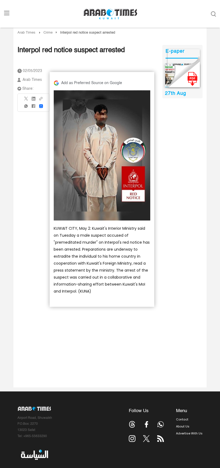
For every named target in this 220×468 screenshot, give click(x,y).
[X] (26, 100)
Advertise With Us (189, 433)
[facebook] (33, 107)
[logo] (110, 14)
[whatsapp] (26, 107)
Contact (182, 419)
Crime (48, 32)
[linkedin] (33, 100)
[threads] (132, 424)
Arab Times (26, 32)
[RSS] (160, 438)
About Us (182, 426)
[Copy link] (41, 100)
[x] (146, 438)
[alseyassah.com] (34, 455)
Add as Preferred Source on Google (91, 83)
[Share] (41, 106)
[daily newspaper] (182, 75)
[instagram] (132, 438)
